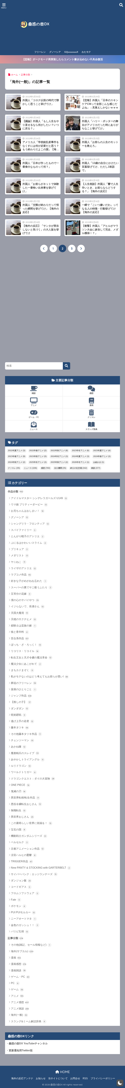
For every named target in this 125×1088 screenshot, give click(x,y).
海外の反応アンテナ (22, 1078)
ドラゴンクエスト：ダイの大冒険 (32, 778)
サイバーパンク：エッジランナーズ (34, 874)
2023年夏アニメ (102, 450)
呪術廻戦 (18, 714)
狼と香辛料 (19, 632)
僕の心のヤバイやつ (25, 600)
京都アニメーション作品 (27, 848)
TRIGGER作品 (21, 861)
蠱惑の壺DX (38, 24)
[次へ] (81, 248)
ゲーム (17, 989)
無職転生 (18, 810)
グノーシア (55, 52)
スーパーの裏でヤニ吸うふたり (31, 587)
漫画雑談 (18, 970)
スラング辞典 (91, 429)
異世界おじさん (22, 816)
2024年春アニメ (102, 456)
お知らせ (41, 1078)
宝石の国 (18, 829)
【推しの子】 (20, 702)
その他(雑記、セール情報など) (30, 944)
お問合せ (75, 1078)
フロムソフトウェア (24, 893)
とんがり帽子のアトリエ (27, 536)
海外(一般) (19, 1015)
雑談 (34, 393)
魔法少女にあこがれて (26, 663)
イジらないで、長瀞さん (27, 606)
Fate (15, 899)
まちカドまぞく (22, 670)
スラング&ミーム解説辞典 (28, 1021)
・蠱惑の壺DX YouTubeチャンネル (27, 1043)
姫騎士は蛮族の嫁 (23, 625)
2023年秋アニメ (38, 456)
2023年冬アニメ (80, 450)
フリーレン (40, 52)
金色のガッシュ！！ (24, 925)
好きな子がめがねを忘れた (28, 581)
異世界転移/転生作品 (25, 797)
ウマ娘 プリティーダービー (29, 504)
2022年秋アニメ (59, 450)
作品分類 (15, 491)
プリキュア (19, 549)
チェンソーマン (22, 740)
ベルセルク (19, 842)
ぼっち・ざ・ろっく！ (26, 644)
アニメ (34, 405)
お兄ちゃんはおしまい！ (27, 510)
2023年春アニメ (16, 456)
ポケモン (18, 906)
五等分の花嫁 (20, 593)
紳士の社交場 (78, 468)
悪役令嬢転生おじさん (26, 804)
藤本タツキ (19, 727)
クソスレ (91, 417)
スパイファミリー (23, 530)
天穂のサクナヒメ (23, 619)
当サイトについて (58, 1078)
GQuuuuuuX (71, 52)
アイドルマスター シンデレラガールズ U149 (39, 498)
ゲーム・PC (34, 417)
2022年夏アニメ (16, 450)
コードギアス (20, 886)
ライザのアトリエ (23, 568)
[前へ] (44, 248)
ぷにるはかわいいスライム (28, 542)
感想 (91, 393)
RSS (85, 1078)
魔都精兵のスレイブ (25, 753)
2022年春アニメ (38, 450)
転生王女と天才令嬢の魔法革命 (31, 657)
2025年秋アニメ (59, 462)
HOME (64, 1072)
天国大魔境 (19, 613)
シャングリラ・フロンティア (30, 523)
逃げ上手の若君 (22, 721)
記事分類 (15, 938)
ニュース (34, 429)
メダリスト (19, 555)
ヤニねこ (18, 562)
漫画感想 (18, 964)
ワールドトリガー (23, 772)
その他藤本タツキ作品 (26, 734)
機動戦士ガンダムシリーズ (28, 836)
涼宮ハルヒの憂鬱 (23, 855)
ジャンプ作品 (21, 695)
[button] (120, 1083)
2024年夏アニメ (80, 456)
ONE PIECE (20, 785)
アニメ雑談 (20, 1008)
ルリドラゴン (21, 765)
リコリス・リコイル (24, 651)
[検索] (66, 366)
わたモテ (86, 52)
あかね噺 (18, 746)
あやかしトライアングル (27, 759)
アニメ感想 (20, 1002)
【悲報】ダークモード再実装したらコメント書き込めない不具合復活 (62, 59)
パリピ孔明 (19, 931)
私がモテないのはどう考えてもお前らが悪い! (39, 676)
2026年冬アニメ (80, 462)
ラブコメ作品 (21, 574)
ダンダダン (19, 708)
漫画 (91, 405)
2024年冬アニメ (59, 456)
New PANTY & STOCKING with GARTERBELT (40, 867)
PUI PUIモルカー (23, 912)
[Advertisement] (91, 24)
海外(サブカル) (22, 951)
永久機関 (60, 468)
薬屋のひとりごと (23, 689)
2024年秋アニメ (16, 462)
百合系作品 (19, 638)
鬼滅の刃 (18, 791)
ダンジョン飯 (21, 880)
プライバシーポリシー (103, 1078)
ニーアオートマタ (23, 918)
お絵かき (98, 462)
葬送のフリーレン (23, 683)
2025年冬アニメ (38, 462)
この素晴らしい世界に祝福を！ (31, 823)
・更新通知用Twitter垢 (19, 1050)
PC (14, 983)
